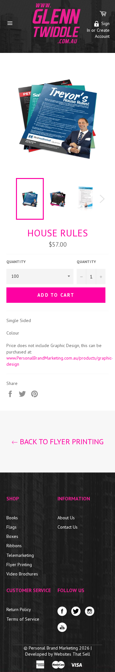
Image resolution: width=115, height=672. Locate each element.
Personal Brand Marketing (54, 648)
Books (12, 518)
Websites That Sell (72, 654)
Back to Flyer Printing (60, 442)
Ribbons (14, 546)
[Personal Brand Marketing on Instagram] (91, 613)
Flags (11, 527)
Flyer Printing (19, 564)
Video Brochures (22, 574)
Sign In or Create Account (98, 30)
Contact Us (67, 527)
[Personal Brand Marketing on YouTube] (63, 629)
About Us (66, 518)
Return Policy (18, 609)
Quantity (16, 261)
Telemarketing (20, 555)
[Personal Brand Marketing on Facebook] (63, 613)
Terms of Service (22, 619)
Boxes (12, 536)
